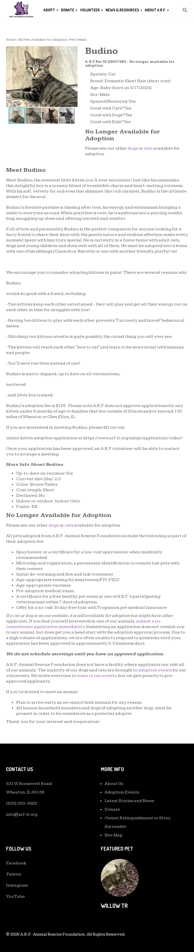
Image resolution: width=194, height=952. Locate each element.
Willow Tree (117, 905)
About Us (114, 783)
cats (148, 148)
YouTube (15, 896)
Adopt (49, 10)
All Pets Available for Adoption (42, 40)
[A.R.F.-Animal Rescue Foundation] (21, 9)
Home (11, 40)
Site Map (114, 835)
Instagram (17, 885)
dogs (133, 148)
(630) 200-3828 (21, 803)
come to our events (96, 675)
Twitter (14, 874)
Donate (68, 10)
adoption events (155, 670)
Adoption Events (122, 792)
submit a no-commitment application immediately (84, 623)
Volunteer (90, 10)
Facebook (16, 863)
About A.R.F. (155, 10)
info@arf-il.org (21, 814)
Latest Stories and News (129, 800)
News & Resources (123, 10)
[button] (73, 51)
